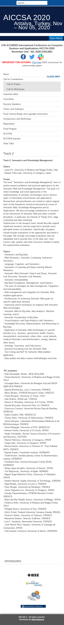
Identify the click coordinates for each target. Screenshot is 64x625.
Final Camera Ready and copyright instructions (25, 114)
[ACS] (34, 600)
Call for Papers (14, 84)
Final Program (10, 129)
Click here (37, 62)
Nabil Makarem (38, 619)
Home (6, 74)
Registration (9, 124)
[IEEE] (33, 576)
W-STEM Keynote (12, 138)
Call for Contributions (13, 79)
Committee (8, 99)
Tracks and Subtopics (13, 109)
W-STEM (7, 133)
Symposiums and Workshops (17, 119)
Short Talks (8, 143)
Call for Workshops (16, 89)
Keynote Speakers (12, 104)
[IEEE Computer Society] (34, 586)
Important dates (10, 94)
